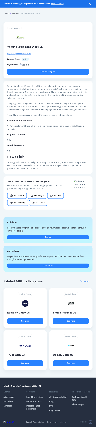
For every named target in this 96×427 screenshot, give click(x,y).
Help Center (54, 410)
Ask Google (39, 196)
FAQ (51, 406)
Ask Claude (40, 203)
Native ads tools (34, 401)
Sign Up (48, 237)
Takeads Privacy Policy (35, 422)
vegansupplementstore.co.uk (19, 54)
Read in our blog (57, 4)
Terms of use (52, 422)
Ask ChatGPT (19, 196)
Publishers (8, 401)
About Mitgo (78, 404)
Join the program (48, 72)
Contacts (8, 406)
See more (84, 281)
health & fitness (14, 28)
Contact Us (48, 266)
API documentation (58, 397)
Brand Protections (34, 397)
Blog (51, 401)
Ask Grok (57, 196)
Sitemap (63, 422)
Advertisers (9, 397)
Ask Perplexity (19, 203)
